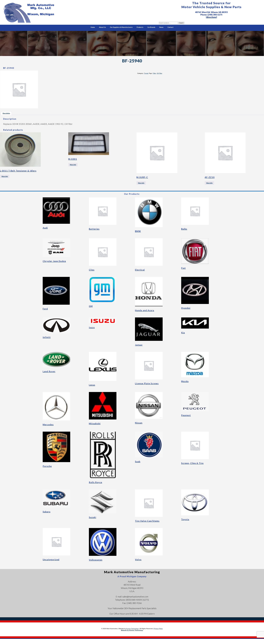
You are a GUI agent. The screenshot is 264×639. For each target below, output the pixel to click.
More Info (5, 176)
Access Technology (132, 628)
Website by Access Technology (132, 630)
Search (181, 23)
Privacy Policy (158, 628)
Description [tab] (6, 113)
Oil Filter (159, 73)
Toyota (146, 73)
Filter (154, 73)
